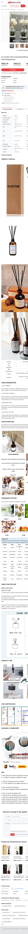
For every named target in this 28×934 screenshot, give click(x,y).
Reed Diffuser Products (23, 915)
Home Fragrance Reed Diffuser (19, 918)
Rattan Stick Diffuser (20, 9)
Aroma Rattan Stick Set (7, 906)
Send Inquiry (13, 69)
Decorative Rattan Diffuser (19, 906)
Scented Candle (4, 891)
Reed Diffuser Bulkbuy (6, 921)
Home (2, 9)
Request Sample (23, 72)
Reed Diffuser (13, 9)
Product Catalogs (19, 888)
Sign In (3, 103)
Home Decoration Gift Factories (19, 912)
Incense (14, 893)
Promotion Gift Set (6, 912)
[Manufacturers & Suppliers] (14, 2)
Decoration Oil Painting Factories (9, 915)
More (2, 924)
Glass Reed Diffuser (6, 918)
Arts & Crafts (7, 9)
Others (26, 893)
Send (12, 834)
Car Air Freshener (4, 893)
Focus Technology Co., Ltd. (16, 928)
